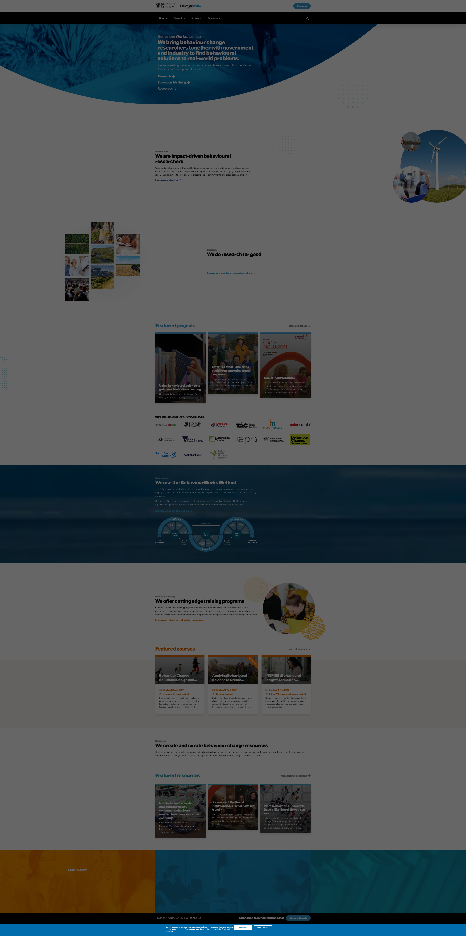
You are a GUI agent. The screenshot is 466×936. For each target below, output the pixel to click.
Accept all (243, 928)
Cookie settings (263, 928)
